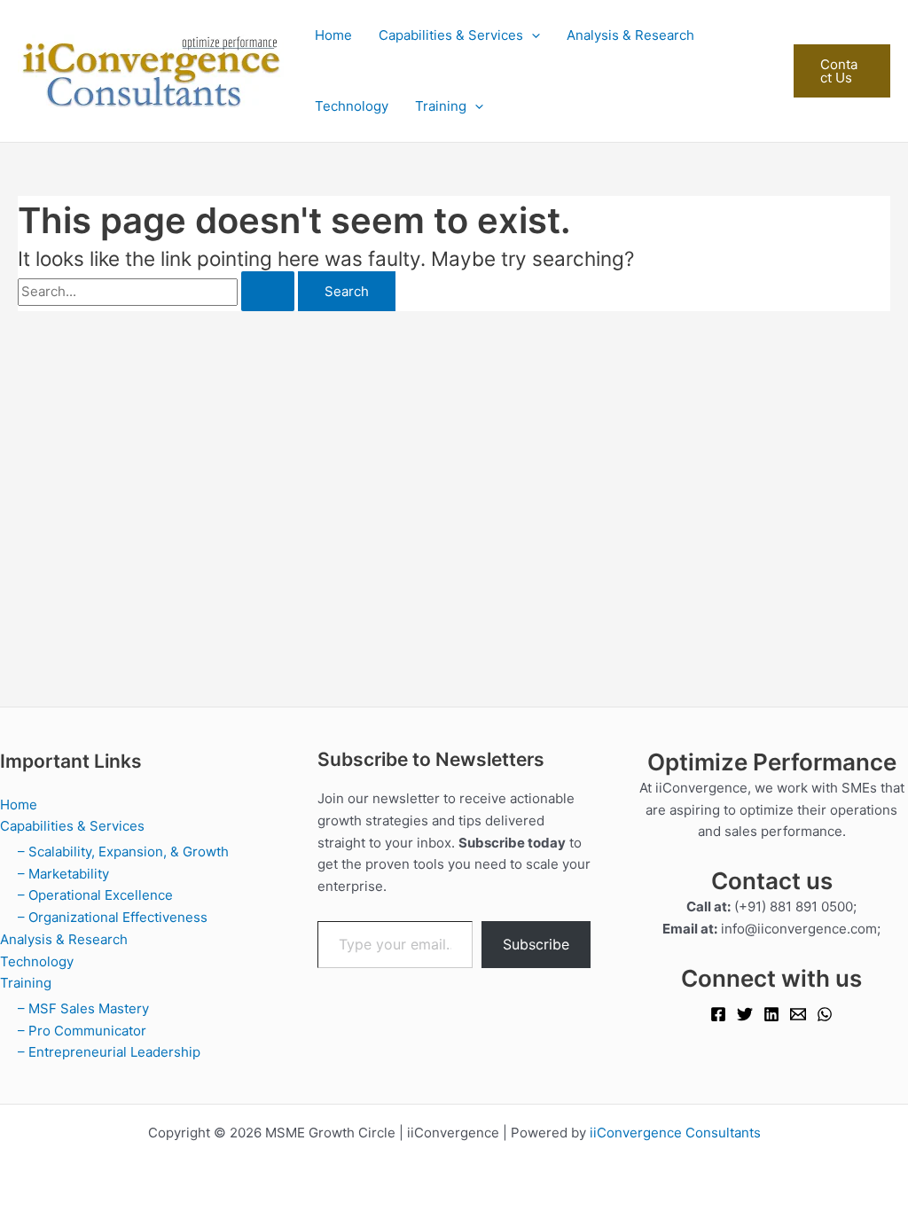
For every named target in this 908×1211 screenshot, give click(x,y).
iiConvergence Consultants (675, 1132)
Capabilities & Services (451, 35)
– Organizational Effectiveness (112, 917)
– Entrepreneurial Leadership (109, 1051)
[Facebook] (718, 1014)
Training (440, 106)
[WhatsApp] (825, 1014)
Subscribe (536, 944)
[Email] (798, 1014)
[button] (531, 35)
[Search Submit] (267, 291)
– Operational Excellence (95, 895)
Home (333, 35)
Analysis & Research (630, 35)
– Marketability (63, 873)
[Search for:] (158, 291)
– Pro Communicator (82, 1030)
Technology (351, 106)
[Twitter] (745, 1014)
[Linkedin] (771, 1014)
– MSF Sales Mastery (83, 1008)
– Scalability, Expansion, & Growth (123, 851)
